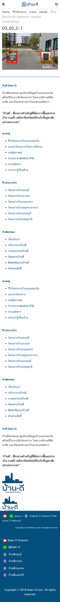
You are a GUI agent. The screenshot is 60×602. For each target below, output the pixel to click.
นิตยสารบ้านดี (16, 256)
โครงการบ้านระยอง (19, 196)
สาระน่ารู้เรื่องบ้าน (18, 170)
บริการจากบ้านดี (17, 245)
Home (6, 12)
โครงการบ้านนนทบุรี (19, 213)
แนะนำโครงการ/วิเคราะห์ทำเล (25, 146)
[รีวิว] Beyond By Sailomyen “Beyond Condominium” (29, 16)
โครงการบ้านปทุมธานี (20, 219)
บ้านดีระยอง (45, 516)
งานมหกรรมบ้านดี (18, 251)
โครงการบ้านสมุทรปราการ (23, 207)
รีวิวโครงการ (19, 12)
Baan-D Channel (18, 540)
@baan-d (18, 516)
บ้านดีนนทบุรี (15, 521)
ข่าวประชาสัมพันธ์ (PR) (21, 158)
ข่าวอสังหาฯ (14, 164)
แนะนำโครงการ (17, 294)
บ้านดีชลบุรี (33, 516)
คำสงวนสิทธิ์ (15, 268)
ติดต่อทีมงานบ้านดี (18, 262)
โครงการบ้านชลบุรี (18, 190)
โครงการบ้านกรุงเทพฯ (20, 201)
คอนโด (43, 12)
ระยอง (32, 12)
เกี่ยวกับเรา (14, 239)
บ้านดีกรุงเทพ (16, 568)
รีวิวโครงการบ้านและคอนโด (23, 140)
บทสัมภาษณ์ (15, 152)
